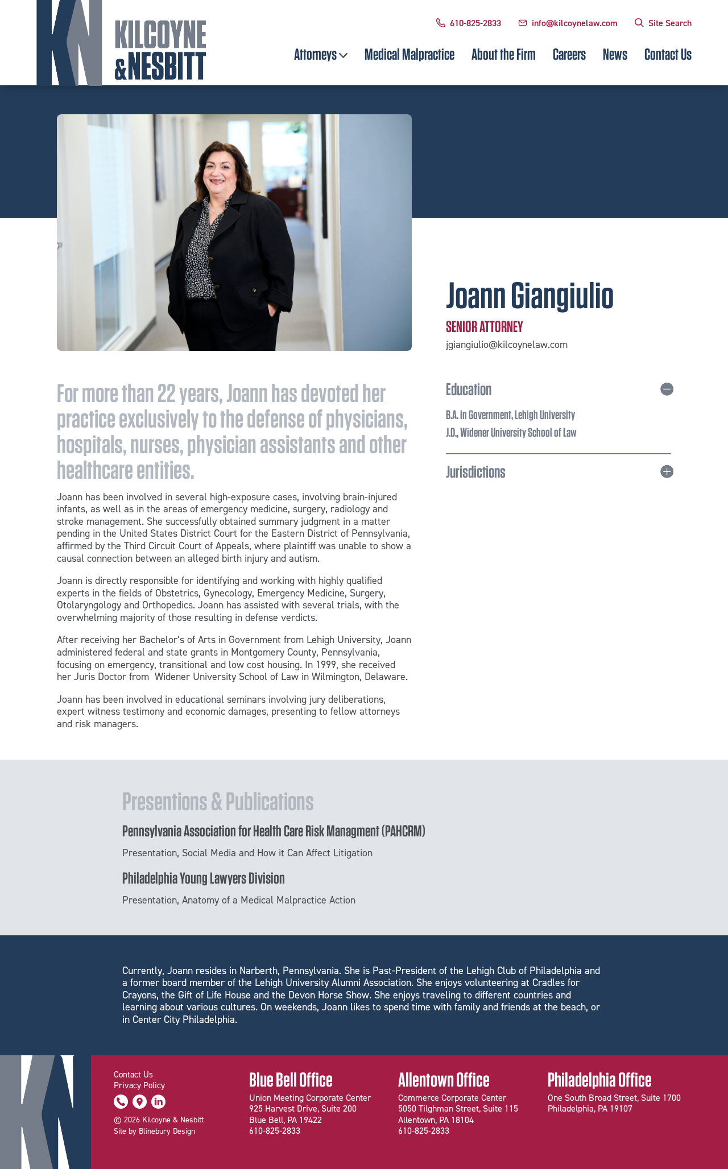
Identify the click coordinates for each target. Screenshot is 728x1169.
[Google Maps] (140, 1104)
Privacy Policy (139, 1085)
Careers (569, 54)
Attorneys (315, 54)
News (615, 54)
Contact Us (668, 54)
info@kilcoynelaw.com (575, 22)
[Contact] (121, 1104)
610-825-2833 (475, 22)
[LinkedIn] (158, 1104)
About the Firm (503, 54)
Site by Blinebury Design (154, 1131)
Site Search (670, 22)
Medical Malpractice (409, 54)
